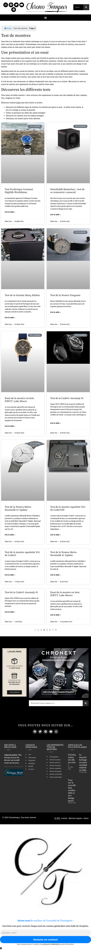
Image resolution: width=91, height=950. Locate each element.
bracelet (32, 110)
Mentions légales (75, 818)
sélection (36, 118)
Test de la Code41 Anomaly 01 (67, 398)
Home (9, 28)
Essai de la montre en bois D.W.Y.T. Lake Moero (19, 400)
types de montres (31, 107)
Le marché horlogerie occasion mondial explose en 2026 (84, 762)
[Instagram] (5, 4)
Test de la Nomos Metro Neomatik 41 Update (18, 508)
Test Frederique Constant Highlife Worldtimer (19, 191)
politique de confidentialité (51, 944)
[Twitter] (16, 4)
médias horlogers (37, 116)
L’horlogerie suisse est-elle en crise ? (74, 759)
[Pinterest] (13, 9)
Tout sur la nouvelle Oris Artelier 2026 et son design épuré (72, 790)
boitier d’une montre (73, 107)
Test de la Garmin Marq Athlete (22, 295)
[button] (46, 18)
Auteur (86, 818)
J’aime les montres (10, 755)
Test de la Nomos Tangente (65, 295)
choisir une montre (43, 47)
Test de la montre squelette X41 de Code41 (22, 554)
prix (7, 110)
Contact (64, 818)
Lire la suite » (10, 212)
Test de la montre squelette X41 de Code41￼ (67, 508)
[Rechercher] (86, 7)
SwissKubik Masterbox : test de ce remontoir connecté (67, 191)
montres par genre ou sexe (52, 107)
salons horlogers (39, 113)
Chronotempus (31, 44)
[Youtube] (21, 4)
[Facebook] (11, 4)
